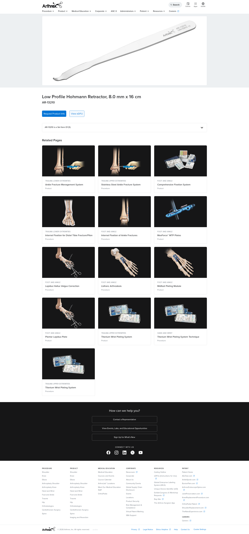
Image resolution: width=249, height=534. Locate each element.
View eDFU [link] (77, 113)
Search (174, 4)
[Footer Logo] (48, 529)
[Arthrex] (52, 5)
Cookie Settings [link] (200, 529)
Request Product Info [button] (54, 113)
